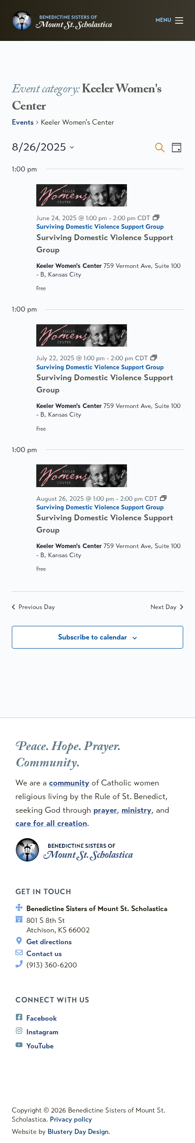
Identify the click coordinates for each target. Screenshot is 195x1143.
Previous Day (37, 607)
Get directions (49, 941)
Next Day (163, 607)
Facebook (41, 1018)
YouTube (40, 1046)
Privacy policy (71, 1119)
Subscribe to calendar (92, 637)
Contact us (44, 953)
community (69, 783)
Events (23, 122)
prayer (105, 810)
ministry (136, 810)
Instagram (42, 1031)
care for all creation (51, 823)
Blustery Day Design (78, 1132)
